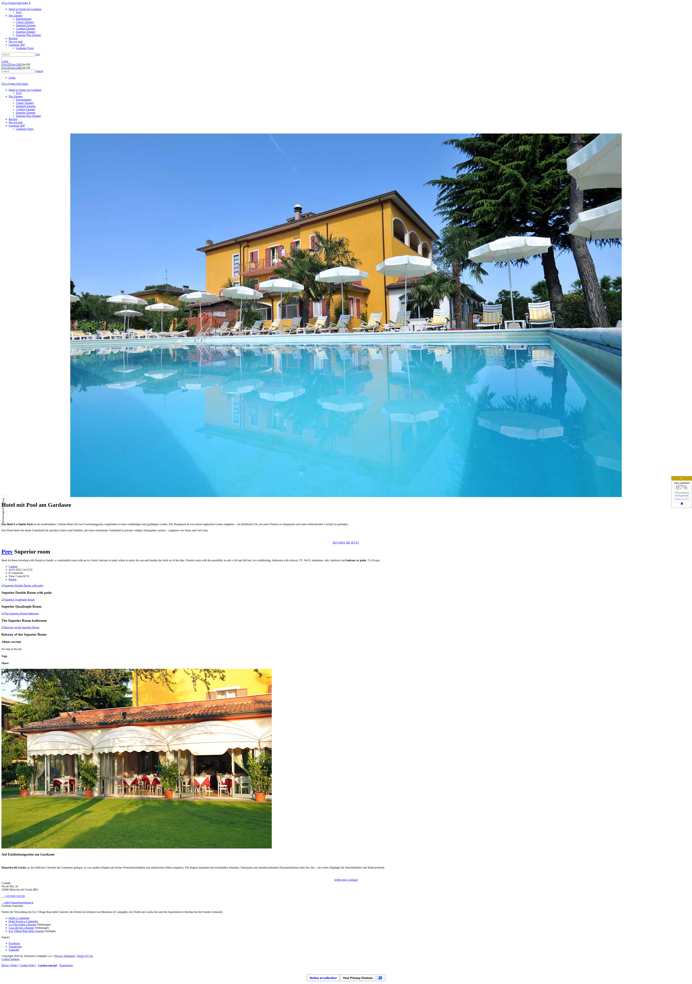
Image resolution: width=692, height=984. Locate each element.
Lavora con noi (47, 965)
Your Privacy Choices (358, 978)
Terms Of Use (85, 955)
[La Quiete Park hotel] (14, 3)
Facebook (14, 943)
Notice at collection (323, 978)
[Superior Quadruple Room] (18, 599)
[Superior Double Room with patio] (22, 585)
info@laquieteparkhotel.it (17, 902)
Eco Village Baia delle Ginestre (26, 931)
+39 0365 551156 (13, 896)
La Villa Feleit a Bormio (22, 924)
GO (38, 54)
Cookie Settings (10, 959)
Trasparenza (66, 965)
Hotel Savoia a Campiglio (23, 921)
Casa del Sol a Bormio (21, 927)
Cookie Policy (28, 965)
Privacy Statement (64, 955)
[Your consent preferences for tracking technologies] (3, 510)
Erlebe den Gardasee (346, 879)
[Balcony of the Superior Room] (20, 627)
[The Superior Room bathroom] (20, 613)
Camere (13, 566)
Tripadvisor (15, 946)
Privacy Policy (9, 965)
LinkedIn (14, 949)
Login (4, 61)
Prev (7, 551)
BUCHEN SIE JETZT (346, 542)
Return (12, 579)
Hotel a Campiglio (19, 918)
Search (39, 71)
